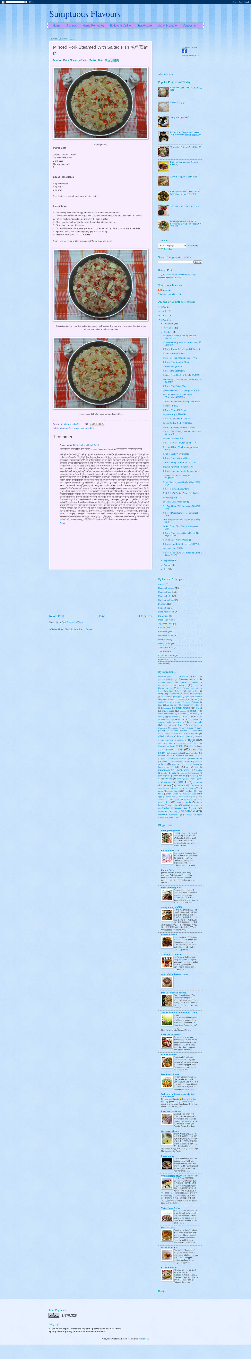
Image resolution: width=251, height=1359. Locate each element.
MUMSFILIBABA (169, 1248)
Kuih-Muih (162, 632)
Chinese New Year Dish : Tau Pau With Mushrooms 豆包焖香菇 (185, 193)
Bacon (195, 677)
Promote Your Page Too (190, 55)
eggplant (180, 740)
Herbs (179, 688)
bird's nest (198, 705)
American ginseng (166, 677)
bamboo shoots (174, 702)
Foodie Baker (167, 870)
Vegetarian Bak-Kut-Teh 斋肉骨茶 (185, 147)
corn (165, 725)
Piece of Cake (168, 1228)
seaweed (188, 799)
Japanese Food (165, 624)
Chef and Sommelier (171, 1035)
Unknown (166, 290)
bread (199, 708)
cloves (196, 720)
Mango (161, 694)
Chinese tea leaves (189, 682)
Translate (168, 249)
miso (196, 767)
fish (180, 746)
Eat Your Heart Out (170, 850)
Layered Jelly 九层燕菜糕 (174, 414)
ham (191, 759)
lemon (188, 761)
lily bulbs (198, 762)
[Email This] (91, 424)
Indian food (163, 616)
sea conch (174, 800)
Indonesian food (165, 620)
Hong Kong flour (165, 691)
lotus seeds (163, 767)
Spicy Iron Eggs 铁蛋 (179, 117)
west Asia (162, 663)
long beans (184, 764)
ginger (161, 752)
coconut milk (196, 722)
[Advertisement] (101, 592)
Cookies (182, 685)
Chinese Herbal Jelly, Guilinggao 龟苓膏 (181, 390)
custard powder (179, 731)
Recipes (71, 25)
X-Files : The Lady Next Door (176, 458)
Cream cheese (165, 688)
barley (196, 702)
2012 (164, 320)
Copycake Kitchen (170, 1131)
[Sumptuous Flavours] (184, 52)
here (109, 241)
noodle (164, 773)
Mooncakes (163, 640)
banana (188, 702)
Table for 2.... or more (171, 954)
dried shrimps (186, 736)
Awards (161, 584)
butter (193, 710)
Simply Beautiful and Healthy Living (179, 1012)
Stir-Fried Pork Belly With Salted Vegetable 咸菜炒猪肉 (177, 396)
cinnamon (182, 719)
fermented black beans (188, 743)
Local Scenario (167, 25)
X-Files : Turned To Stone (175, 410)
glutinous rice (164, 756)
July (166, 569)
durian (199, 736)
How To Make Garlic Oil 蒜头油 (177, 540)
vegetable (188, 811)
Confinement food (166, 600)
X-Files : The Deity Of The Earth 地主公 (181, 544)
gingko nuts (176, 753)
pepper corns (189, 779)
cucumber (174, 728)
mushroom (164, 770)
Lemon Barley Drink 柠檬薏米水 (177, 423)
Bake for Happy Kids (171, 888)
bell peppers (185, 705)
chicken (186, 716)
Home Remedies (93, 25)
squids (185, 805)
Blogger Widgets (174, 277)
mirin (188, 767)
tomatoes (162, 811)
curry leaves (187, 728)
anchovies (192, 699)
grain (200, 756)
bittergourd (166, 708)
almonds (181, 699)
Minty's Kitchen (169, 1054)
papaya (192, 776)
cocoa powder (165, 722)
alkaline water (168, 699)
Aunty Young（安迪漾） (172, 907)
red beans (189, 788)
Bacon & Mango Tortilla (173, 353)
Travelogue (145, 25)
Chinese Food (66, 428)
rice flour (189, 791)
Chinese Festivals (166, 588)
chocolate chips (167, 720)
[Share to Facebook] (99, 424)
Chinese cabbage (165, 680)
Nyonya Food (164, 643)
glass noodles (192, 753)
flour (180, 749)
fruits (193, 749)
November (169, 328)
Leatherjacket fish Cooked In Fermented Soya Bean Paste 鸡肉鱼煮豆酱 (185, 223)
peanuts (168, 779)
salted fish (90, 428)
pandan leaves (178, 776)
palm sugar (162, 776)
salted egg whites (188, 794)
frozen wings (167, 1156)
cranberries (162, 728)
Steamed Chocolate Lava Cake (184, 206)
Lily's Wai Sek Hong (171, 1111)
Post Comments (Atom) (72, 622)
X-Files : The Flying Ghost (175, 386)
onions (184, 773)
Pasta (185, 694)
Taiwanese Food (165, 647)
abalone (164, 697)
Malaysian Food (165, 636)
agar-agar (176, 697)
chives (199, 717)
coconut (180, 722)
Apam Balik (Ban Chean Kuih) (184, 177)
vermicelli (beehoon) (168, 815)
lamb (180, 761)
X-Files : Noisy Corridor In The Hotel (179, 462)
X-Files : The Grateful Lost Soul (177, 419)
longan (196, 764)
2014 (164, 311)
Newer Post (56, 616)
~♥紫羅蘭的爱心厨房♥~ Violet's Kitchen (179, 1176)
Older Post (145, 616)
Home (56, 25)
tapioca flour (180, 808)
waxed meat (173, 817)
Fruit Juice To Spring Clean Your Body (180, 493)
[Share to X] (97, 424)
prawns (167, 785)
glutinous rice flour (184, 756)
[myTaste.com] (165, 74)
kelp (173, 762)
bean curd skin (171, 705)
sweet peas (195, 805)
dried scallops (165, 736)
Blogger (144, 1339)
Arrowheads (183, 677)
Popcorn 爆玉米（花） (173, 498)
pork (82, 428)
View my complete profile (169, 294)
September (169, 561)
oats (174, 773)
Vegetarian (190, 25)
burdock (183, 711)
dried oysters (192, 734)
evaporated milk (165, 743)
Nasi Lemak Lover (170, 1074)
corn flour (177, 725)
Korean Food (164, 628)
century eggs (163, 717)
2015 (164, 307)
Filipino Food (164, 608)
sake (176, 794)
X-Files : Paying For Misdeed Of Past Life (182, 349)
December (169, 323)
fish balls (192, 746)
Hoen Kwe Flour (192, 688)
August (167, 565)
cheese (175, 717)
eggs (76, 428)
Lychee (195, 691)
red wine (170, 791)
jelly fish (165, 762)
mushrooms (183, 770)
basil (160, 705)
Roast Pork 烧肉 (170, 406)
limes (163, 764)
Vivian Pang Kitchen (171, 1208)
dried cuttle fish (174, 734)
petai (200, 779)
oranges (195, 773)
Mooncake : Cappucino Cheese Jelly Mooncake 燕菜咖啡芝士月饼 (185, 133)
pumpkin (181, 785)
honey (199, 758)
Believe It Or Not (121, 25)
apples (161, 702)
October (168, 332)
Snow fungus (196, 694)
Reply (62, 523)
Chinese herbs (165, 596)
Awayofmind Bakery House (174, 974)
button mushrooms (166, 714)
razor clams (162, 788)
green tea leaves (180, 758)
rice (178, 791)
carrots (193, 714)
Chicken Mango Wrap (173, 366)
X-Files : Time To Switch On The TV (179, 443)
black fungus (183, 707)
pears (179, 779)
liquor (174, 764)
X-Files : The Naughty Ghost (176, 362)
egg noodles (167, 740)
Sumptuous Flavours (85, 13)
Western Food (164, 659)
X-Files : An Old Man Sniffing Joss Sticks (181, 402)
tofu (194, 808)
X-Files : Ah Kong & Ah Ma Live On (179, 427)
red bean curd (176, 788)
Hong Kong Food (166, 612)
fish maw (169, 750)
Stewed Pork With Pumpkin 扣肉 (178, 467)
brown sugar (168, 711)
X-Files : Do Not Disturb (174, 371)
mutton (199, 770)
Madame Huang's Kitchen (174, 993)
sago (169, 794)
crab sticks (193, 725)
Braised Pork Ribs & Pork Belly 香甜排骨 (181, 375)
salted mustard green (187, 797)
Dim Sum (162, 604)
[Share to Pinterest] (102, 424)
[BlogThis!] (94, 424)
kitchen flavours (169, 935)
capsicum (182, 714)
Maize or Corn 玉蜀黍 (173, 548)
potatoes (198, 782)
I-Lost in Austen (169, 1267)
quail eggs (194, 785)
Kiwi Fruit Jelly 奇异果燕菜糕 (176, 454)
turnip (175, 812)
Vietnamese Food (166, 655)
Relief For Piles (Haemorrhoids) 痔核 (180, 358)
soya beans (173, 805)
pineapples (166, 782)
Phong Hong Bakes (170, 831)
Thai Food (163, 651)
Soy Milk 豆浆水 (177, 103)
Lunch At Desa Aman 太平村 (176, 502)
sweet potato (163, 808)
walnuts (189, 815)
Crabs (196, 685)
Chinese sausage (166, 682)
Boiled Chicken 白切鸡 (173, 438)
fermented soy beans (166, 746)
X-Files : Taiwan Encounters (176, 489)
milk (177, 767)
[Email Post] (86, 424)
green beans (166, 759)
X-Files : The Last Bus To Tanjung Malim (181, 471)
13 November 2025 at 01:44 (86, 445)
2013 (164, 315)
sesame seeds (183, 802)
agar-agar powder (193, 697)
